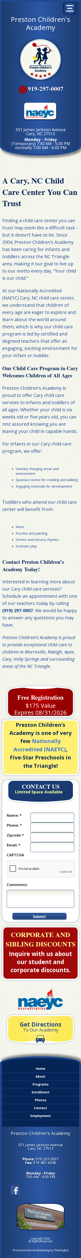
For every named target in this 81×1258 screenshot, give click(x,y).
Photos (40, 1100)
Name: (14, 815)
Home (40, 1068)
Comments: (17, 884)
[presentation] (41, 869)
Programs (41, 1084)
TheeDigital (61, 1250)
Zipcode (15, 835)
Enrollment (41, 1092)
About (40, 1076)
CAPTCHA (15, 855)
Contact (40, 1108)
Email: (13, 845)
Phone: (14, 825)
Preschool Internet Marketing (31, 1250)
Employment (40, 1116)
